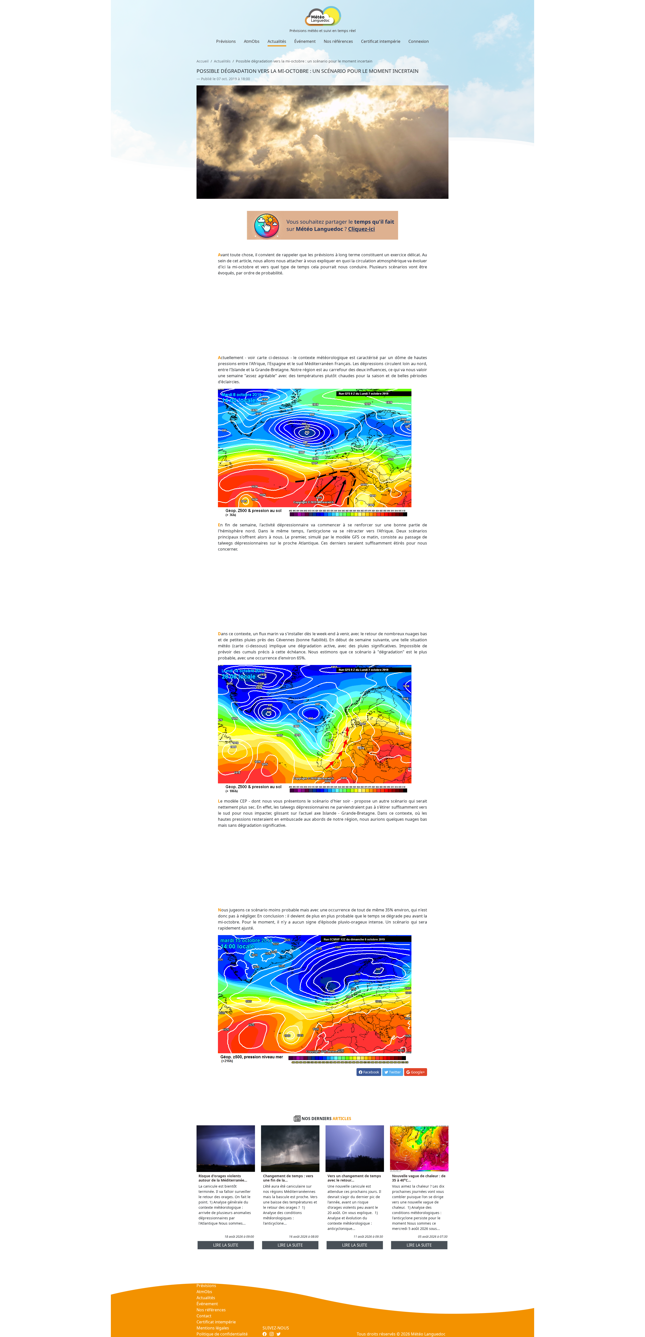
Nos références (338, 41)
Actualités (277, 41)
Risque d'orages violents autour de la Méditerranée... (223, 1178)
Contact (204, 1316)
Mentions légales (213, 1328)
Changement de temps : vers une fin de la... (288, 1178)
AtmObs (252, 41)
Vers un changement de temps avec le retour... (354, 1178)
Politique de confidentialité (222, 1334)
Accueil (203, 61)
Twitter (394, 1072)
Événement (305, 41)
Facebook (370, 1072)
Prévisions (226, 41)
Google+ (417, 1072)
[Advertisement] (322, 315)
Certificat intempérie (380, 41)
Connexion (418, 41)
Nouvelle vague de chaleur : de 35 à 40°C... (418, 1178)
